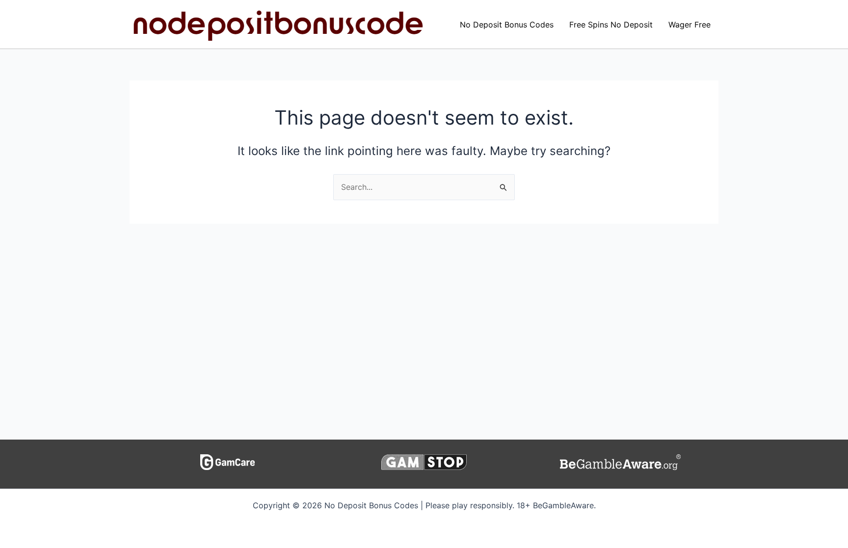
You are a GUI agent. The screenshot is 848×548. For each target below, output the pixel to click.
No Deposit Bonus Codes (507, 24)
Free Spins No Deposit (611, 24)
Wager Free (689, 24)
